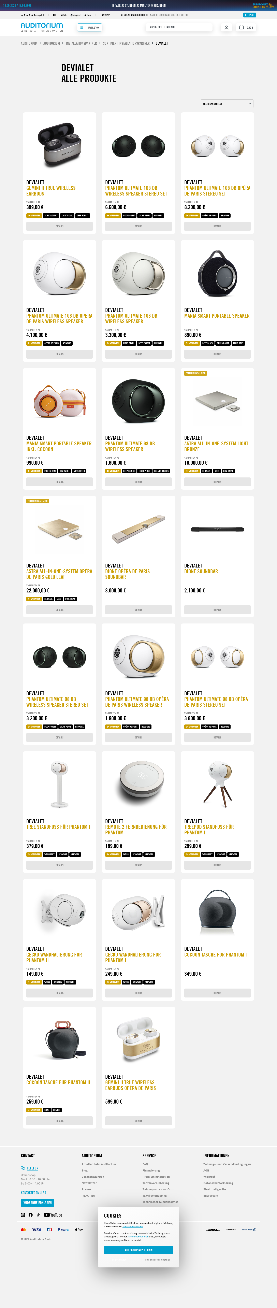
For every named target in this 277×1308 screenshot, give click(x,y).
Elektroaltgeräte (214, 1189)
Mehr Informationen (138, 1237)
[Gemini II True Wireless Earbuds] (59, 146)
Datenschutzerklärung (218, 1183)
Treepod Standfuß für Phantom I (209, 830)
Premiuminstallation (156, 1177)
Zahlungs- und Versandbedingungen (227, 1164)
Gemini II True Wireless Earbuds (51, 191)
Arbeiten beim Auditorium (99, 1164)
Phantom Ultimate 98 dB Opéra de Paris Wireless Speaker (137, 702)
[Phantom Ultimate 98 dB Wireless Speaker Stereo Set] (59, 657)
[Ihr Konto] (226, 28)
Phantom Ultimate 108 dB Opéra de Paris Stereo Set (217, 191)
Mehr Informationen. (132, 1226)
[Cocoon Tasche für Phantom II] (59, 1040)
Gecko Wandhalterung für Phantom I (133, 957)
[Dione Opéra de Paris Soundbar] (138, 529)
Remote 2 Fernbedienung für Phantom (136, 830)
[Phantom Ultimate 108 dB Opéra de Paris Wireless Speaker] (59, 273)
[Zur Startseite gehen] (42, 27)
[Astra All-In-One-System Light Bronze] (217, 401)
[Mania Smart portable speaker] (217, 273)
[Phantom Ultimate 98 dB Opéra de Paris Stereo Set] (217, 657)
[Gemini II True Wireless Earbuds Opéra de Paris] (138, 1040)
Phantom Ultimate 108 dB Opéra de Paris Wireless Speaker (59, 319)
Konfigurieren (119, 1259)
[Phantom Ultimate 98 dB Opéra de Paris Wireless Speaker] (138, 657)
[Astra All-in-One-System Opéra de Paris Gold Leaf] (59, 529)
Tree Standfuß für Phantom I (58, 827)
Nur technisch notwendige (157, 1259)
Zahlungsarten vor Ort (157, 1189)
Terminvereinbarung (156, 1183)
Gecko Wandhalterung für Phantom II (54, 957)
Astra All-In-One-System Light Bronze (216, 446)
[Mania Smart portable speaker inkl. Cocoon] (59, 401)
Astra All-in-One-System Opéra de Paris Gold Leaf (59, 574)
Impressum (210, 1195)
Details (59, 226)
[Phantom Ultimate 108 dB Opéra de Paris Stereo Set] (217, 146)
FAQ (145, 1164)
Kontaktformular (33, 1193)
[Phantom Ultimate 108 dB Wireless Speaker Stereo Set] (138, 146)
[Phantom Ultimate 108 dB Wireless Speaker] (138, 273)
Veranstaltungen (93, 1177)
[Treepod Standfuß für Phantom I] (217, 785)
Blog (85, 1170)
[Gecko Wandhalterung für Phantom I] (138, 912)
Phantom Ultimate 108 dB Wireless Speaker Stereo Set (136, 191)
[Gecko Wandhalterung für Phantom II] (59, 912)
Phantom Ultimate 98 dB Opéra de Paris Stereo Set (216, 702)
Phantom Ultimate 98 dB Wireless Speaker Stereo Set (57, 702)
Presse (86, 1189)
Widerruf (209, 1177)
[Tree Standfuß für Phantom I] (59, 785)
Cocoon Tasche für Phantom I (215, 955)
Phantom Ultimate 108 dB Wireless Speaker (131, 319)
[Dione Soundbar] (217, 529)
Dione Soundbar (201, 571)
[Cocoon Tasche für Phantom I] (217, 912)
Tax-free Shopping (155, 1195)
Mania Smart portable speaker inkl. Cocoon (59, 446)
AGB (206, 1170)
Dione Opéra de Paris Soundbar (127, 574)
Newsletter (89, 1183)
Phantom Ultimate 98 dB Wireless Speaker (130, 446)
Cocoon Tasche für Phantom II (58, 1083)
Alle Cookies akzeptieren (138, 1250)
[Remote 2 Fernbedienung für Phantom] (138, 785)
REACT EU (88, 1195)
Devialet (35, 182)
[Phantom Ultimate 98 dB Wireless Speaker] (138, 401)
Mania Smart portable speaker (217, 316)
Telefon (32, 1168)
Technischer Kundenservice (160, 1202)
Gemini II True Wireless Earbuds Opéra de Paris (130, 1085)
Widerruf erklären (38, 1203)
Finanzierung (151, 1170)
